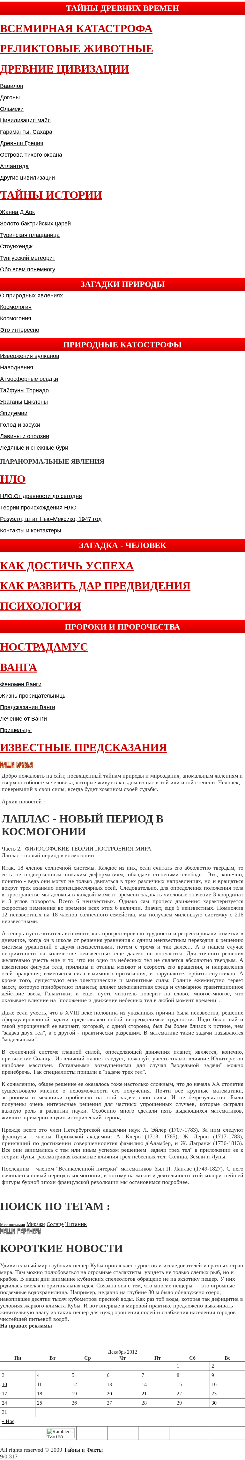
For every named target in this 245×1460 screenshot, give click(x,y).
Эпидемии (13, 413)
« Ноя (8, 1421)
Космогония (15, 318)
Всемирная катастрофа (76, 28)
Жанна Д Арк (17, 212)
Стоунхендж (16, 246)
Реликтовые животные (76, 48)
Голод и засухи (20, 425)
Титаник (76, 1224)
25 (39, 1403)
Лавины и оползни (24, 436)
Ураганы (11, 402)
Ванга (18, 667)
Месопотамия (12, 1224)
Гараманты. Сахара (26, 132)
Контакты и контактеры (30, 530)
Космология (16, 307)
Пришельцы (16, 730)
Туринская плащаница (30, 235)
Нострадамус (44, 647)
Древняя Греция (21, 143)
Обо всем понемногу (27, 269)
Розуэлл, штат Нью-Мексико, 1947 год (51, 519)
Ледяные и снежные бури (34, 448)
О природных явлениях (31, 295)
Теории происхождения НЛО (38, 507)
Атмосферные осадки (29, 379)
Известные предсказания (83, 747)
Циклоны (36, 402)
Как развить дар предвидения (95, 586)
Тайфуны (12, 390)
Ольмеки (12, 109)
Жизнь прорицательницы (33, 696)
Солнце (55, 1224)
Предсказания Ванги (27, 707)
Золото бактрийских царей (35, 223)
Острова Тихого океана (31, 155)
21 (144, 1393)
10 (4, 1384)
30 (214, 1403)
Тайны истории (51, 195)
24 (4, 1403)
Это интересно (19, 330)
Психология (40, 606)
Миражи (35, 1224)
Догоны (10, 97)
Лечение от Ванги (23, 719)
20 (109, 1393)
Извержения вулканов (29, 356)
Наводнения (16, 367)
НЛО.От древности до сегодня (41, 496)
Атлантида (14, 166)
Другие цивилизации (27, 177)
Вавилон (11, 86)
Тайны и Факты (83, 1450)
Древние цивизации (64, 69)
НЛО (13, 479)
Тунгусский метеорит (27, 258)
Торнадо (37, 390)
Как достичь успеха (67, 565)
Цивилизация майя (25, 120)
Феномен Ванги (20, 684)
